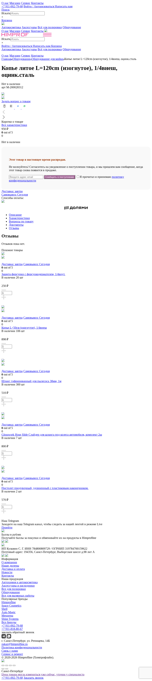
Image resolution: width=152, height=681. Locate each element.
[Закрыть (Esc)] (2, 665)
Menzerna (7, 615)
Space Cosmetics (11, 605)
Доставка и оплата (13, 569)
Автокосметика (11, 27)
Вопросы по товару (21, 221)
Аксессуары (29, 27)
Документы (16, 224)
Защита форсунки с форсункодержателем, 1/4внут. (33, 274)
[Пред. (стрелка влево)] (2, 668)
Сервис (25, 3)
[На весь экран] (10, 665)
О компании (9, 562)
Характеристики (19, 218)
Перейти (6, 527)
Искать (5, 13)
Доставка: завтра (12, 191)
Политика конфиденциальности (21, 647)
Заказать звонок (34, 677)
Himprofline (8, 602)
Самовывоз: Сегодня (14, 194)
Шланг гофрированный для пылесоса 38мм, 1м (31, 381)
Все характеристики (14, 125)
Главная (6, 59)
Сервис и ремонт (12, 654)
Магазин (14, 3)
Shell (4, 608)
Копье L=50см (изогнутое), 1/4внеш (24, 327)
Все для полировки (13, 589)
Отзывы (14, 228)
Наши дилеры (10, 565)
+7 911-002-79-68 (12, 6)
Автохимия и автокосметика (19, 582)
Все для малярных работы (17, 595)
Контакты (37, 3)
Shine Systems (10, 618)
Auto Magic (8, 612)
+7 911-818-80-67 (12, 628)
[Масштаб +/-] (14, 665)
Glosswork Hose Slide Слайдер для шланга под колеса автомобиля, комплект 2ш (51, 434)
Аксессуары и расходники (18, 585)
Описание (15, 214)
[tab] (80, 215)
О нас (5, 3)
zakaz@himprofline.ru (14, 644)
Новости (6, 572)
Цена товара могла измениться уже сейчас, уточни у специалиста (42, 674)
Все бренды (8, 622)
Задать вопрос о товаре (16, 101)
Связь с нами (9, 650)
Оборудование (72, 27)
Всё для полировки (50, 27)
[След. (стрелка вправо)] (6, 668)
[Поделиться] (6, 665)
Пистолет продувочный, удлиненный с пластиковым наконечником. (44, 488)
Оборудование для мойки (47, 59)
